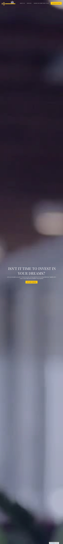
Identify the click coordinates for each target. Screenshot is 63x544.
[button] (22, 3)
